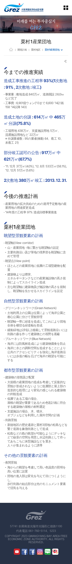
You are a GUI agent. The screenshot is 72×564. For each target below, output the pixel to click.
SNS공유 (65, 61)
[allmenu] (68, 7)
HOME (11, 49)
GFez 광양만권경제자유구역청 (24, 7)
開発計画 (22, 49)
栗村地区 (35, 49)
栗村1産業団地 (52, 49)
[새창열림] (17, 552)
